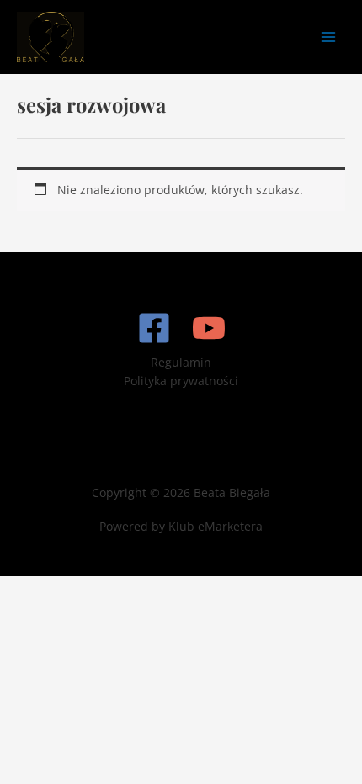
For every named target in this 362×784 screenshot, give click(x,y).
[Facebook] (154, 328)
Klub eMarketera (215, 526)
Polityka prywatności (181, 381)
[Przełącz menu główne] (328, 36)
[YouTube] (209, 328)
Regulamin (181, 362)
